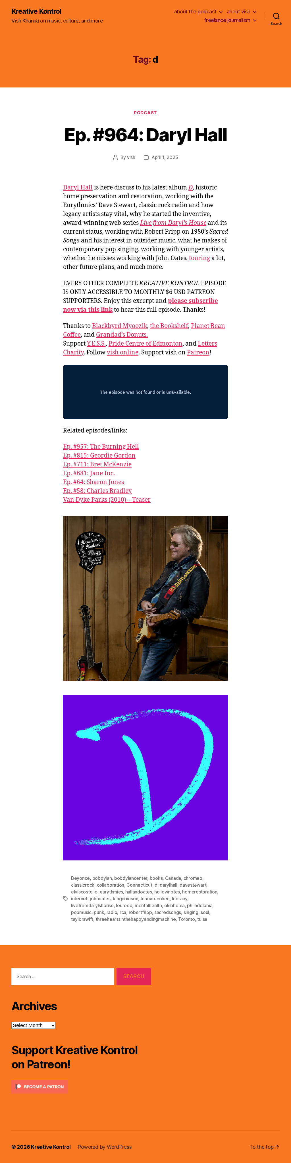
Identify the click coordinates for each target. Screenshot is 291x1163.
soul (205, 912)
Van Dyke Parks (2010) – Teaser (107, 500)
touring (199, 258)
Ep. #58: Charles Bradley (97, 491)
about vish (238, 12)
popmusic (81, 912)
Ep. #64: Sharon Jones (93, 482)
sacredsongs (167, 912)
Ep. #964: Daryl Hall (145, 135)
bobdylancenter (130, 878)
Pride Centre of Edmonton (145, 344)
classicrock (82, 885)
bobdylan (102, 878)
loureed (124, 905)
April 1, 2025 (164, 157)
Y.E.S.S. (96, 344)
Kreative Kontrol (36, 11)
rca (123, 912)
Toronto (186, 919)
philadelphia (199, 905)
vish (131, 157)
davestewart (193, 885)
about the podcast (195, 12)
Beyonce (80, 878)
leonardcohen (155, 898)
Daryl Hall (78, 187)
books (156, 878)
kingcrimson (125, 898)
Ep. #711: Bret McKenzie (97, 464)
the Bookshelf (169, 326)
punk (99, 912)
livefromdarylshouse (92, 905)
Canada (173, 878)
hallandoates (138, 892)
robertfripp (140, 912)
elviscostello (84, 892)
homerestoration (199, 892)
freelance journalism (227, 20)
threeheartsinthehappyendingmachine (136, 919)
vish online (122, 352)
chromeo (193, 878)
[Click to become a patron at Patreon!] (81, 1086)
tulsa (202, 919)
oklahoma (174, 905)
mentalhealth (148, 905)
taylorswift (82, 919)
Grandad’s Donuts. (122, 335)
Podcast (145, 112)
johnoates (100, 898)
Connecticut (139, 885)
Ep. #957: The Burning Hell (101, 447)
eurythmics (111, 892)
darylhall (168, 885)
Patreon (198, 352)
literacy (179, 898)
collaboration (110, 885)
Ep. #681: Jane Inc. (89, 473)
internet (79, 898)
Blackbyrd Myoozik (119, 326)
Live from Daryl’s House (173, 223)
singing (191, 912)
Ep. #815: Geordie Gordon (99, 456)
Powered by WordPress (105, 1147)
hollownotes (167, 892)
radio (112, 912)
